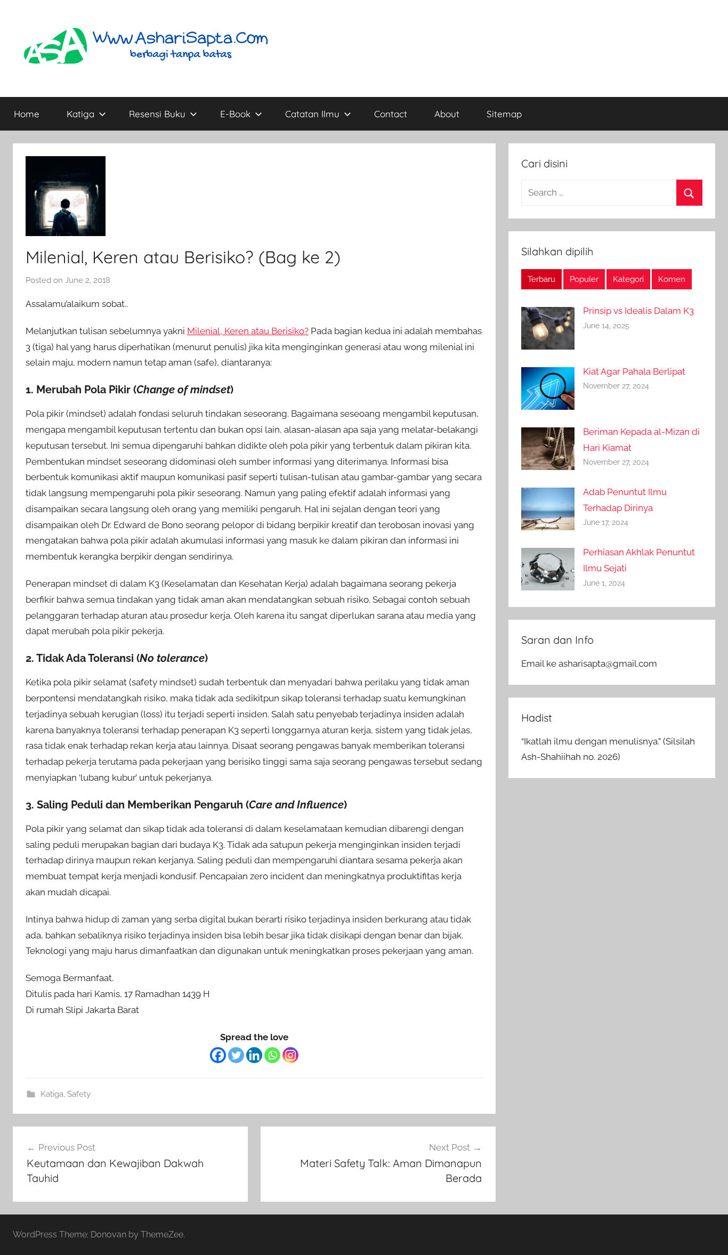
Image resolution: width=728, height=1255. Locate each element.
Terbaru (541, 279)
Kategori (628, 279)
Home (26, 113)
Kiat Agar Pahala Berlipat (634, 371)
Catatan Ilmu (312, 113)
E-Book (235, 113)
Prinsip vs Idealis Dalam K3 (638, 310)
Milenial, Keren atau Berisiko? (248, 331)
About (446, 113)
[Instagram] (290, 1055)
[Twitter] (236, 1055)
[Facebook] (218, 1055)
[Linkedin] (254, 1055)
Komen (671, 279)
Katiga (80, 113)
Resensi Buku (157, 113)
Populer (584, 279)
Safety (79, 1094)
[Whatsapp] (272, 1055)
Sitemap (504, 113)
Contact (390, 113)
